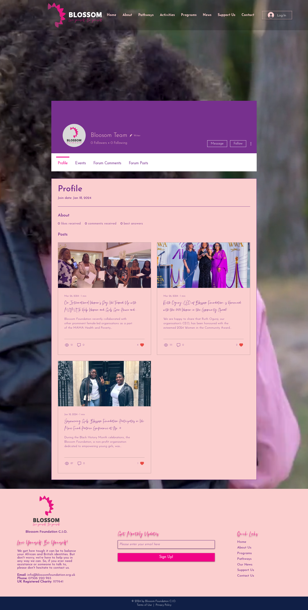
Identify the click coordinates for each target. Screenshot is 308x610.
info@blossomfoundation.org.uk (51, 575)
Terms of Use (144, 605)
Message (217, 143)
